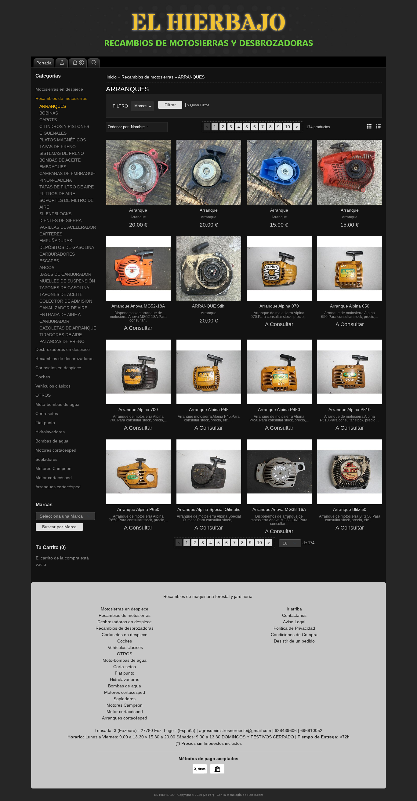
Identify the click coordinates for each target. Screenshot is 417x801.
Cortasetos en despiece (58, 367)
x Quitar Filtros (198, 105)
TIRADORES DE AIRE (60, 334)
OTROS (43, 395)
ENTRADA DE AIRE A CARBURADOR (59, 318)
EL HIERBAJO (208, 24)
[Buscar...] (94, 62)
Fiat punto (45, 422)
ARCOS (46, 267)
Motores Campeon (53, 468)
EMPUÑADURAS (55, 240)
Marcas (140, 106)
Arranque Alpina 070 (279, 306)
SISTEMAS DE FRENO (61, 153)
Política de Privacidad (294, 628)
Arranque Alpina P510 (349, 409)
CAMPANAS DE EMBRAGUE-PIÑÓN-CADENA (67, 177)
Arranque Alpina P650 (138, 509)
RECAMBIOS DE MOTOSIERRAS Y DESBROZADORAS (208, 42)
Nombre (138, 127)
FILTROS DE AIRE (57, 193)
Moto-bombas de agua (57, 404)
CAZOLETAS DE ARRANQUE (67, 328)
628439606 (286, 730)
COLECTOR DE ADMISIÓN (65, 301)
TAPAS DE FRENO (57, 146)
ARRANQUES (52, 106)
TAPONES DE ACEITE (60, 294)
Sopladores (46, 459)
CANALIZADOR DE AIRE (63, 307)
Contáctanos (294, 615)
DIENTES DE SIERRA (60, 220)
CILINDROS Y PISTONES (64, 126)
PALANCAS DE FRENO (62, 341)
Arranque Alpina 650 (349, 306)
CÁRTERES (50, 233)
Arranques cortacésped (58, 486)
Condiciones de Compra (294, 634)
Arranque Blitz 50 (349, 509)
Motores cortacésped (55, 450)
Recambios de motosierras (61, 98)
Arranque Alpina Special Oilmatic (208, 509)
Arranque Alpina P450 (279, 409)
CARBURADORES (57, 254)
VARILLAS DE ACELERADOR (67, 227)
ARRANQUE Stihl (208, 306)
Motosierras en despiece (59, 89)
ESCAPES (49, 260)
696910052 (311, 730)
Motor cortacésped (53, 477)
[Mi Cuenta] (62, 62)
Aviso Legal (294, 621)
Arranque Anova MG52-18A (138, 306)
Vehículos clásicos (53, 386)
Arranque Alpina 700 (138, 409)
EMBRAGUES (52, 166)
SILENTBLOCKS (55, 213)
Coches (42, 376)
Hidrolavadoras (50, 431)
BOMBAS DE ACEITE (60, 160)
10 (287, 126)
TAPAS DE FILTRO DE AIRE (66, 186)
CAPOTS (48, 119)
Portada (44, 62)
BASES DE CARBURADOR (65, 274)
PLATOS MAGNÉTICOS (62, 139)
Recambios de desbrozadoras (64, 358)
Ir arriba (294, 608)
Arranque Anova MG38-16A (279, 509)
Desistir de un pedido (294, 641)
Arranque (138, 210)
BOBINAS (48, 113)
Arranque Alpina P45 (209, 409)
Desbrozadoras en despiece (62, 349)
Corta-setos (46, 413)
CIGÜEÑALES (53, 133)
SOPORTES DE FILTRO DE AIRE (66, 203)
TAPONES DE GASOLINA (64, 287)
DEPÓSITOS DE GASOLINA (66, 247)
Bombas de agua (51, 441)
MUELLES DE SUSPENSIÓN (67, 281)
